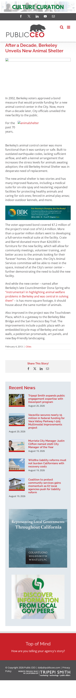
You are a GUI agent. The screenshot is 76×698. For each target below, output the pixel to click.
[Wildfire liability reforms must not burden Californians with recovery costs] (17, 465)
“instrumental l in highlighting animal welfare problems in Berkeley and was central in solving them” (36, 296)
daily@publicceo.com (49, 667)
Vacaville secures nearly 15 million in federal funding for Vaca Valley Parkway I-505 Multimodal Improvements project (46, 421)
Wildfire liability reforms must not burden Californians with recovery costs (47, 463)
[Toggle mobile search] (61, 27)
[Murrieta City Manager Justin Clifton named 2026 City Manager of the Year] (17, 445)
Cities (28, 346)
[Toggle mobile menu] (69, 27)
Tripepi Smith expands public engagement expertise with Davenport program (46, 399)
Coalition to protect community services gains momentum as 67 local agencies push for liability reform (44, 486)
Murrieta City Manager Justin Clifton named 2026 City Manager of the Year (46, 444)
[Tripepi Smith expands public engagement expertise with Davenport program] (17, 400)
